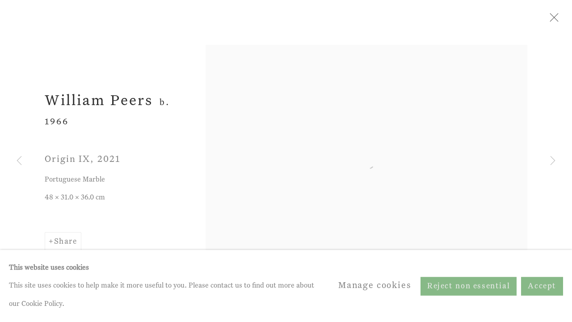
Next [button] (553, 161)
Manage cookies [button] (375, 285)
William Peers (99, 101)
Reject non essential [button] (468, 286)
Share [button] (65, 242)
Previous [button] (19, 161)
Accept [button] (542, 286)
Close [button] (552, 20)
